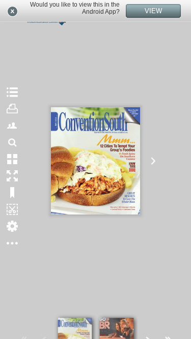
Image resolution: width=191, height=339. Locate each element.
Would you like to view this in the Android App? (75, 8)
